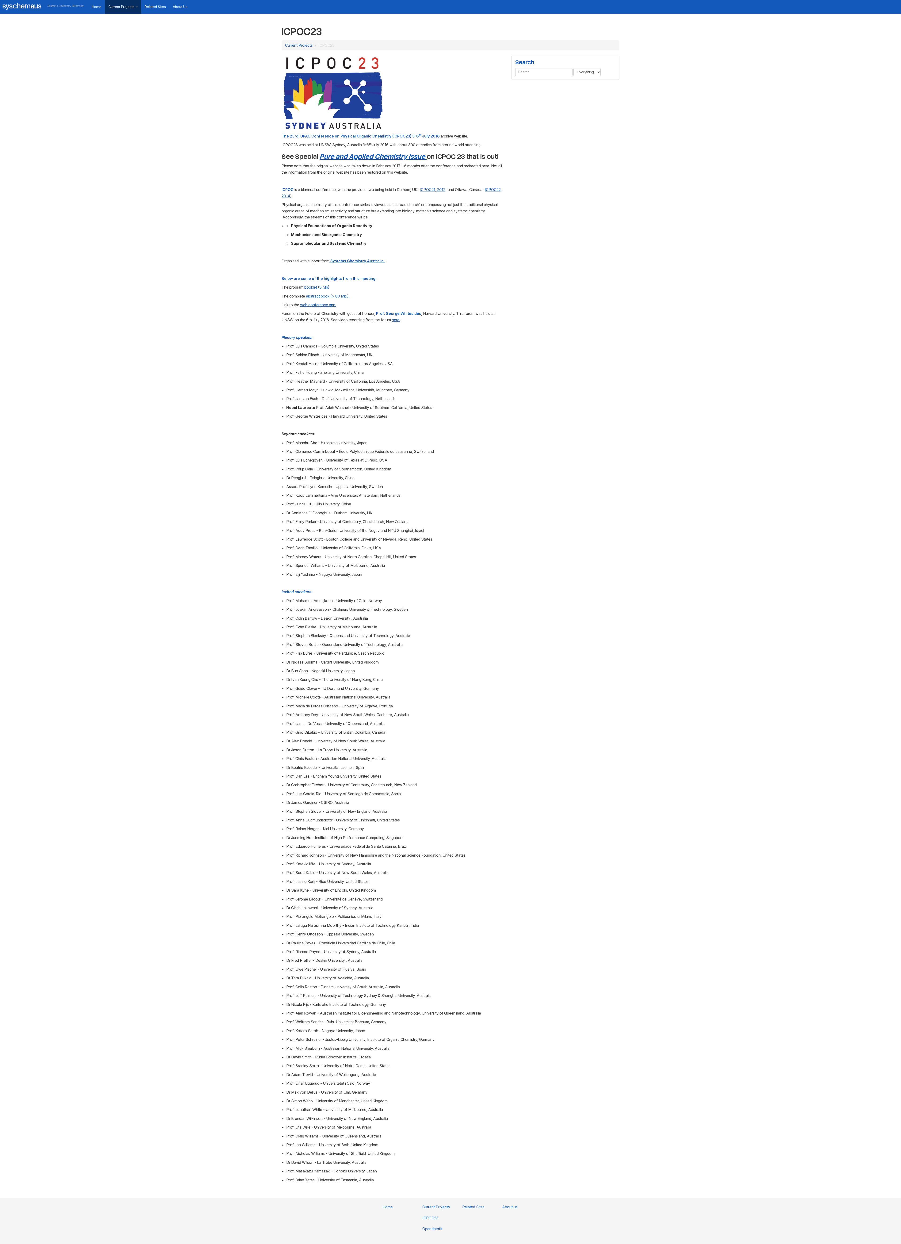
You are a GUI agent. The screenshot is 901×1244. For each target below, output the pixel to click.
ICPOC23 (430, 1218)
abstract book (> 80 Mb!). (328, 296)
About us (180, 7)
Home (96, 7)
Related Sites (155, 7)
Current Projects (121, 7)
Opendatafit (432, 1228)
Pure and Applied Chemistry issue (373, 156)
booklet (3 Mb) (316, 287)
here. (396, 319)
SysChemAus (22, 6)
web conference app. (318, 304)
